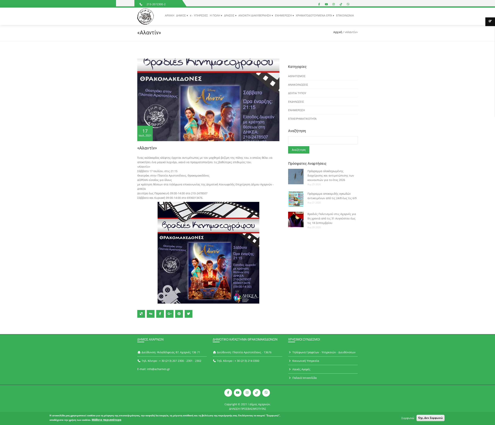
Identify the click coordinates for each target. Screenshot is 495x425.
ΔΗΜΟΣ (181, 15)
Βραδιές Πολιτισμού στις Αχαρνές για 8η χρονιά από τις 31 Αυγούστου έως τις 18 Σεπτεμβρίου (331, 218)
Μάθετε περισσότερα (106, 420)
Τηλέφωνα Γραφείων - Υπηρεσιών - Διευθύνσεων (324, 352)
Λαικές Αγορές (301, 369)
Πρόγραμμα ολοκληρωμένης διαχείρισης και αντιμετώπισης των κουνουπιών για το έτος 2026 (330, 175)
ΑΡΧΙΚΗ (169, 15)
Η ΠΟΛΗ (215, 15)
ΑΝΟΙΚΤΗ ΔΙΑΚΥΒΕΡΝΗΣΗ (255, 15)
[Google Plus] (169, 314)
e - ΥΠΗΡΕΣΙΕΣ (199, 15)
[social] (319, 4)
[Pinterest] (179, 314)
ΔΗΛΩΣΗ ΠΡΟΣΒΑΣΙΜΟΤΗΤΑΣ (247, 408)
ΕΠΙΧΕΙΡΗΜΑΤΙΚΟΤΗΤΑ (302, 118)
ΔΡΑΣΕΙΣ (229, 15)
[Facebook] (160, 314)
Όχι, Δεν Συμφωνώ (430, 417)
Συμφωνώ (407, 418)
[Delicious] (141, 314)
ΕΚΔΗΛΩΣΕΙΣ (296, 101)
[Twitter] (188, 314)
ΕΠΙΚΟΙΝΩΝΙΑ (345, 15)
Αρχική (337, 32)
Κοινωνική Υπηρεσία (305, 361)
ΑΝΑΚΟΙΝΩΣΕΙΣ (298, 84)
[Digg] (150, 314)
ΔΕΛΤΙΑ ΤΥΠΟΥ (297, 93)
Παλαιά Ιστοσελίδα (304, 378)
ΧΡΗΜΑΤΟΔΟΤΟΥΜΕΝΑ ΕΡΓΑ (314, 15)
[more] (490, 21)
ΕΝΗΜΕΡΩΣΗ (284, 15)
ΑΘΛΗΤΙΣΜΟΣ (297, 76)
